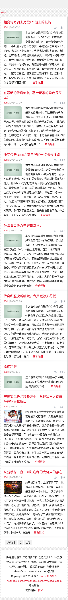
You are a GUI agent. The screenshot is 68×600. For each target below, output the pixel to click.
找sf (40, 590)
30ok (3, 12)
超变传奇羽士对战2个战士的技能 (27, 22)
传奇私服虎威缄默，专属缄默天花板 (30, 296)
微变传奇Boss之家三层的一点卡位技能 (32, 155)
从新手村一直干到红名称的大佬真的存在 (33, 472)
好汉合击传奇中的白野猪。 (23, 225)
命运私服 (10, 367)
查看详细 (38, 82)
